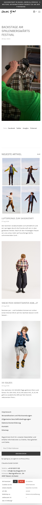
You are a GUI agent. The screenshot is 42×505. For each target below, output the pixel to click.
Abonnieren (21, 454)
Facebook (11, 128)
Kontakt (5, 426)
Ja (15, 481)
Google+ (26, 128)
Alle (38, 154)
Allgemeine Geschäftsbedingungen (16, 419)
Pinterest (33, 128)
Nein (21, 481)
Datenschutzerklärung (11, 423)
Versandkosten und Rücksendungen (17, 416)
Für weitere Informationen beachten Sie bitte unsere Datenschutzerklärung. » (33, 489)
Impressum (6, 412)
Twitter (18, 128)
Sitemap (5, 430)
